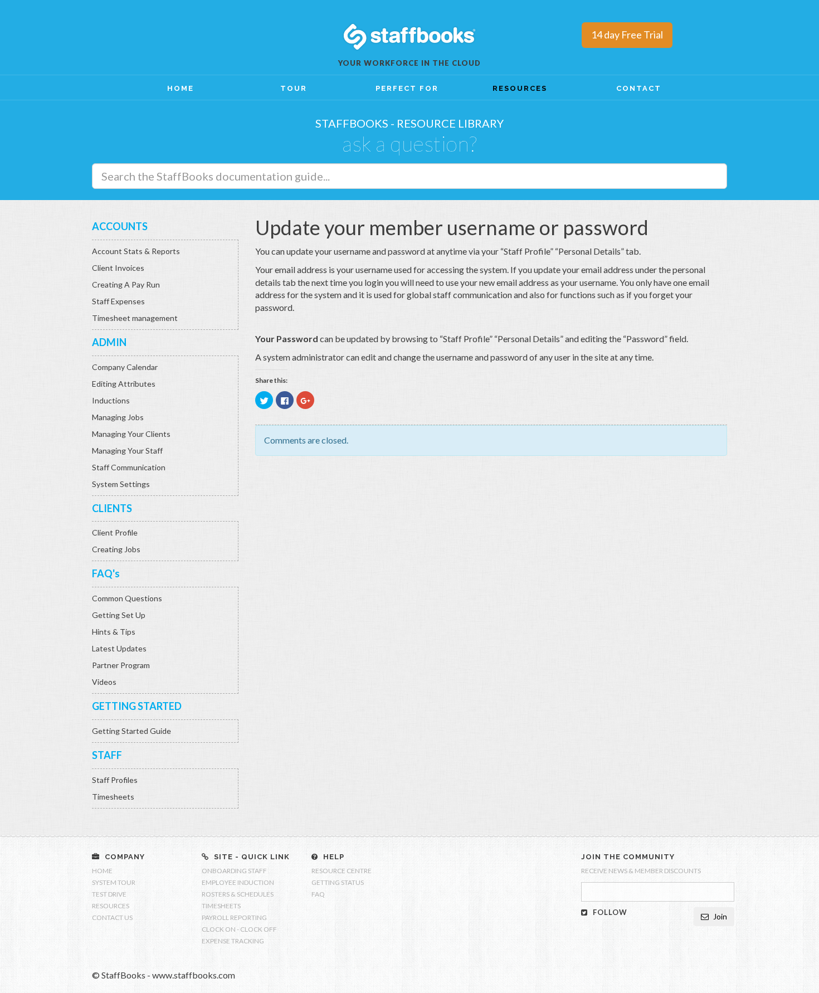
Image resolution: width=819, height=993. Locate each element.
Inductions (111, 400)
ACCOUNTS (120, 226)
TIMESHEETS (221, 906)
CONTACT (638, 88)
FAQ (318, 894)
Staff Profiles (115, 780)
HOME (180, 88)
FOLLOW (609, 912)
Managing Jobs (118, 417)
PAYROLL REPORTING (234, 917)
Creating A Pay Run (126, 284)
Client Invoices (118, 267)
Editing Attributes (123, 383)
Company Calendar (125, 367)
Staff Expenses (118, 301)
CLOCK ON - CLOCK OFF (239, 929)
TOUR (293, 88)
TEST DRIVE (109, 894)
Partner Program (121, 665)
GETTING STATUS (337, 882)
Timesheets (113, 796)
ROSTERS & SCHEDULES (238, 894)
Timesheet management (135, 318)
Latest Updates (119, 648)
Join (719, 916)
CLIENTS (112, 508)
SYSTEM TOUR (113, 882)
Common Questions (127, 598)
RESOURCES (520, 88)
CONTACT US (112, 917)
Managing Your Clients (131, 434)
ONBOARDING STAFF (234, 871)
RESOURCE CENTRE (341, 871)
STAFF (107, 755)
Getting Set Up (118, 615)
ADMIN (109, 342)
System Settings (121, 484)
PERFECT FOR (407, 88)
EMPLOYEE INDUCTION (238, 882)
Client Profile (115, 532)
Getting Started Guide (131, 731)
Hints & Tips (113, 631)
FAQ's (106, 573)
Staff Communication (128, 467)
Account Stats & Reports (136, 251)
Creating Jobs (116, 549)
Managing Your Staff (127, 450)
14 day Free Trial (627, 34)
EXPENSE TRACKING (233, 941)
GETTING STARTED (137, 706)
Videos (104, 682)
